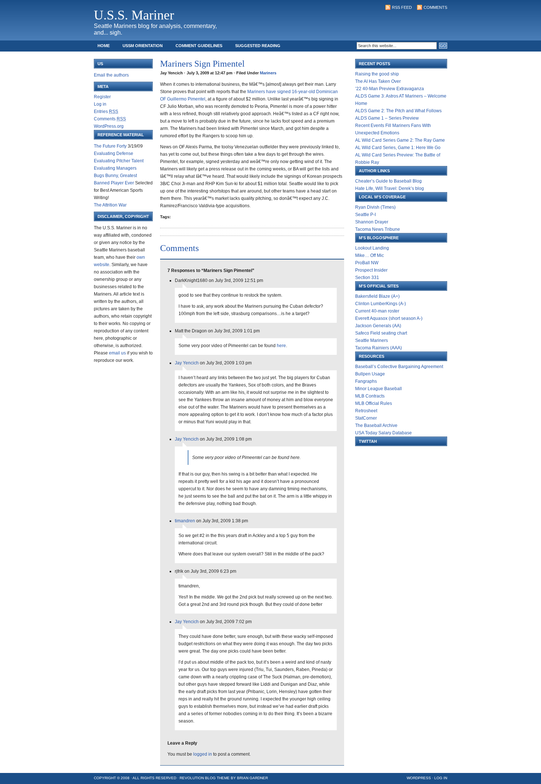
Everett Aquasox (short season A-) (388, 318)
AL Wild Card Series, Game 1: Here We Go (398, 147)
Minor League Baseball (378, 388)
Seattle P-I (365, 214)
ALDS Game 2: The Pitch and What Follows (398, 110)
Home (104, 45)
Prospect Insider (371, 270)
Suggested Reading (257, 45)
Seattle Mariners (371, 340)
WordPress (419, 778)
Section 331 (367, 277)
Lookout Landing (372, 248)
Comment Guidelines (199, 45)
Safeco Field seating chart (381, 333)
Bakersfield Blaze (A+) (377, 296)
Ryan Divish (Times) (375, 207)
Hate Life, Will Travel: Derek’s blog (389, 188)
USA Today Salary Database (383, 432)
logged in (202, 754)
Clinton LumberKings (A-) (380, 303)
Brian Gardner (252, 778)
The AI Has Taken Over (378, 81)
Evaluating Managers (115, 168)
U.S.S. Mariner (134, 15)
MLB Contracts (370, 396)
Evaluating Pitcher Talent (119, 160)
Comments (435, 7)
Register (102, 96)
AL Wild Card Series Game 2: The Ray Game (400, 140)
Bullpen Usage (370, 374)
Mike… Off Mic (369, 255)
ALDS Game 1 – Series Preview (387, 118)
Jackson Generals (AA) (378, 325)
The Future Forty (110, 146)
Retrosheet (366, 410)
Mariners (268, 73)
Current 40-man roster (377, 311)
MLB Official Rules (373, 403)
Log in (100, 104)
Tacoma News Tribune (377, 229)
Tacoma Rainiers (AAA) (378, 347)
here (281, 345)
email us (117, 353)
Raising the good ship (377, 74)
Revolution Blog (198, 778)
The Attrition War (110, 205)
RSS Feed (402, 7)
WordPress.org (109, 126)
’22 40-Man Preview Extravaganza (389, 88)
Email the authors (111, 75)
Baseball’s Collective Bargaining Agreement (399, 366)
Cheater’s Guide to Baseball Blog (388, 181)
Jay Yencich (187, 362)
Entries (106, 111)
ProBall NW (366, 262)
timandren (185, 520)
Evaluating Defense (113, 153)
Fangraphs (366, 381)
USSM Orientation (143, 45)
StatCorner (366, 418)
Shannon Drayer (371, 222)
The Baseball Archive (376, 425)
